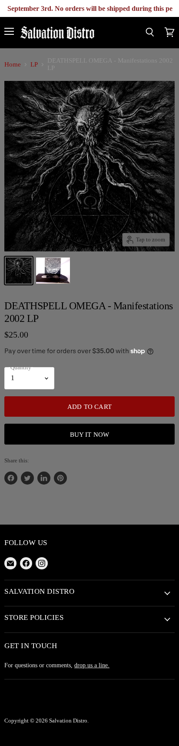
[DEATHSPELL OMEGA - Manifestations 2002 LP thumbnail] (19, 270)
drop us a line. (91, 665)
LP (34, 64)
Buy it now (89, 434)
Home (12, 64)
